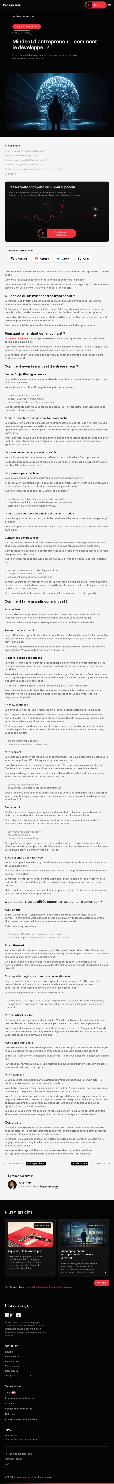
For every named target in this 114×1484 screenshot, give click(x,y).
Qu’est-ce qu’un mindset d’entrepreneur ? (25, 151)
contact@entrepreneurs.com (21, 1439)
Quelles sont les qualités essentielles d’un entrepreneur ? (33, 169)
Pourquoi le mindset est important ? (22, 155)
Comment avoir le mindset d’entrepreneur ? (26, 160)
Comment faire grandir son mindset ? (23, 164)
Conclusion (10, 174)
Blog (21, 1287)
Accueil (13, 1287)
